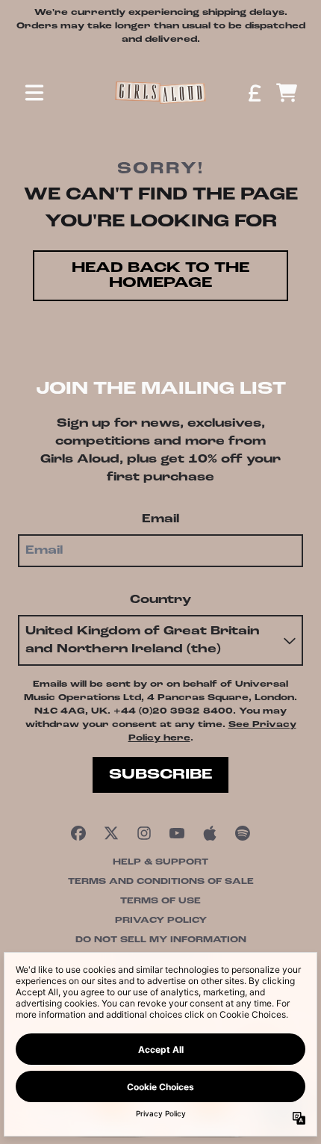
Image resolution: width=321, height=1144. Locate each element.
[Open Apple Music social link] (209, 833)
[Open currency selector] (253, 92)
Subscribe (160, 774)
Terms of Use (160, 901)
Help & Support (160, 862)
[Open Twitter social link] (111, 833)
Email (160, 519)
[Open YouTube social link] (176, 833)
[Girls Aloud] (160, 92)
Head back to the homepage (160, 276)
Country (160, 600)
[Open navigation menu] (34, 92)
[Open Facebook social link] (78, 833)
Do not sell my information (160, 940)
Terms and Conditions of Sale (161, 881)
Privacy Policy (161, 920)
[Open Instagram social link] (144, 833)
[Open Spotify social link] (242, 833)
